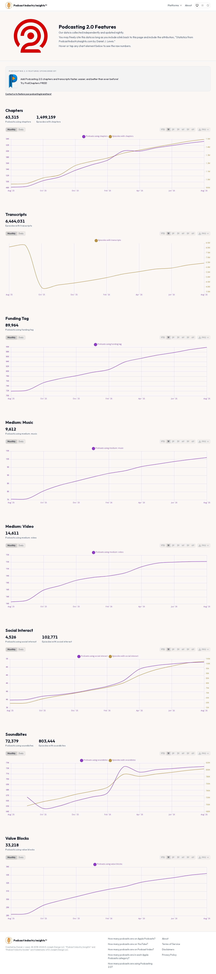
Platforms (173, 5)
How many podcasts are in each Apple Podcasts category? (128, 956)
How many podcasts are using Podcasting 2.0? (130, 965)
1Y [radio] (169, 129)
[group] (15, 129)
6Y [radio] (193, 129)
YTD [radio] (163, 129)
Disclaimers (168, 949)
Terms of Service (171, 944)
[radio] (197, 5)
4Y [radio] (183, 129)
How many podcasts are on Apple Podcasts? (131, 938)
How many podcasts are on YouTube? (128, 944)
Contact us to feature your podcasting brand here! (28, 94)
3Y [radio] (178, 129)
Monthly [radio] (11, 129)
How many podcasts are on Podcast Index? (131, 949)
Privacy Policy (169, 954)
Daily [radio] (21, 129)
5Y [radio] (188, 129)
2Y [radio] (173, 129)
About (188, 5)
